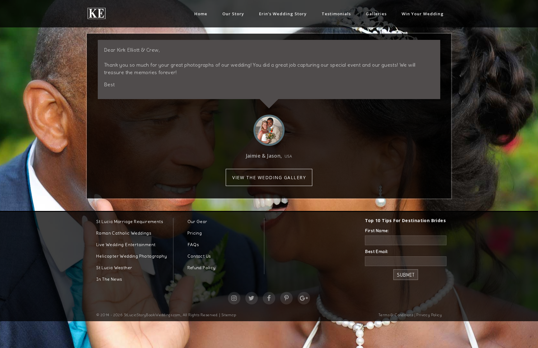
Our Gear (197, 221)
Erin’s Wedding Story (283, 14)
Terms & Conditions (395, 314)
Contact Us (199, 256)
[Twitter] (251, 298)
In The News (109, 279)
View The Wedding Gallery (269, 177)
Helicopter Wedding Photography (131, 256)
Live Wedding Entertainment (125, 244)
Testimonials (336, 14)
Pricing (194, 233)
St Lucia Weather (114, 267)
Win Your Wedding (423, 14)
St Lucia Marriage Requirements (129, 221)
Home (200, 14)
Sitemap (228, 314)
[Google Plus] (304, 298)
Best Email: (376, 251)
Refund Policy (201, 267)
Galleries (376, 14)
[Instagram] (234, 298)
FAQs (193, 244)
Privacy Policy (429, 314)
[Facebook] (269, 298)
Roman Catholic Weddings (123, 233)
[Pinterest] (286, 298)
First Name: (377, 230)
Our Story (233, 14)
